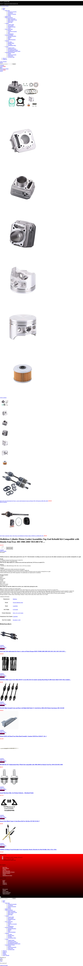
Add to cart (9, 548)
